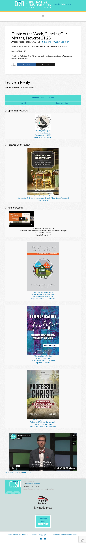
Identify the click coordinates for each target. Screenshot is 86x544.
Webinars (56, 534)
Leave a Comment (62, 42)
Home (10, 534)
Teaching (42, 534)
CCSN (24, 473)
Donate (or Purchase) (69, 534)
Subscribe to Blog (62, 103)
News (49, 534)
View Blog (24, 103)
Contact (43, 535)
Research (34, 534)
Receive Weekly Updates (43, 98)
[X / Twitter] (45, 538)
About (15, 534)
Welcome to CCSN (11, 473)
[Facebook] (41, 538)
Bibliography (24, 534)
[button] (43, 16)
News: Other (47, 42)
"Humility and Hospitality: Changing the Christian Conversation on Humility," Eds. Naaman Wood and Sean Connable (43, 198)
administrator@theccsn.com (33, 483)
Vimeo (31, 473)
